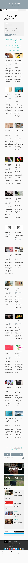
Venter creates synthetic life (8, 255)
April (17, 39)
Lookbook (16, 511)
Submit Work (17, 543)
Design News (8, 64)
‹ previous (11, 447)
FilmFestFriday (16, 519)
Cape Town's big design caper (9, 131)
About (10, 541)
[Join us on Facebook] (14, 454)
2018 (13, 45)
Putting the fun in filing (9, 95)
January (7, 39)
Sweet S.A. (7, 232)
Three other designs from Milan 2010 (18, 199)
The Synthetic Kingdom (18, 352)
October (16, 40)
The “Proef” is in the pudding (19, 131)
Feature (6, 26)
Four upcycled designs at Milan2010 (18, 165)
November (21, 40)
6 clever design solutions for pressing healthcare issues (14, 494)
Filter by (7, 23)
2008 (7, 49)
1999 (15, 50)
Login (10, 544)
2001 (13, 50)
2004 (18, 49)
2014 (7, 47)
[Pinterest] (9, 549)
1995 (18, 50)
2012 (13, 47)
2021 (20, 44)
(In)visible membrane (7, 289)
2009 (20, 47)
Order (13, 30)
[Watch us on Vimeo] (16, 549)
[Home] (14, 3)
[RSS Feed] (20, 549)
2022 (18, 44)
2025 (10, 44)
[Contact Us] (23, 549)
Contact (15, 541)
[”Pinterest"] (20, 454)
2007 (10, 49)
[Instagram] (12, 549)
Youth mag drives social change (18, 96)
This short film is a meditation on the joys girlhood (18, 522)
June (21, 39)
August (8, 40)
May (19, 39)
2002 (10, 50)
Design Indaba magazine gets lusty (18, 62)
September (13, 40)
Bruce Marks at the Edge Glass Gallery (9, 419)
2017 (15, 45)
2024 (13, 44)
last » (16, 449)
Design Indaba (8, 555)
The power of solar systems (8, 61)
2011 (15, 47)
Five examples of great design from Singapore (18, 505)
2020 (7, 45)
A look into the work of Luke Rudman (18, 513)
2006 (13, 49)
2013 (10, 47)
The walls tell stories (18, 388)
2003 (20, 49)
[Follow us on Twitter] (7, 454)
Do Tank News (18, 66)
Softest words (8, 321)
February (11, 39)
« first (7, 447)
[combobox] (22, 10)
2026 (7, 44)
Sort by (6, 30)
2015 (20, 45)
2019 (10, 45)
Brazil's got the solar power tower (18, 419)
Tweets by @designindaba (10, 534)
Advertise (11, 543)
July (6, 40)
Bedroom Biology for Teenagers (7, 353)
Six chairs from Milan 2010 (8, 165)
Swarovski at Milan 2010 (8, 199)
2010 (18, 47)
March (14, 39)
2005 (15, 49)
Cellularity (17, 321)
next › (12, 449)
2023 (15, 44)
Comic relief (8, 387)
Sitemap (15, 544)
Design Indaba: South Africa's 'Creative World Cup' (19, 235)
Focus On (16, 502)
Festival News (8, 134)
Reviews (16, 391)
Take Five (15, 491)
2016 (18, 45)
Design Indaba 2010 (18, 255)
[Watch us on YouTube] (14, 549)
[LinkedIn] (18, 549)
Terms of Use (12, 546)
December (14, 42)
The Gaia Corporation (18, 289)
